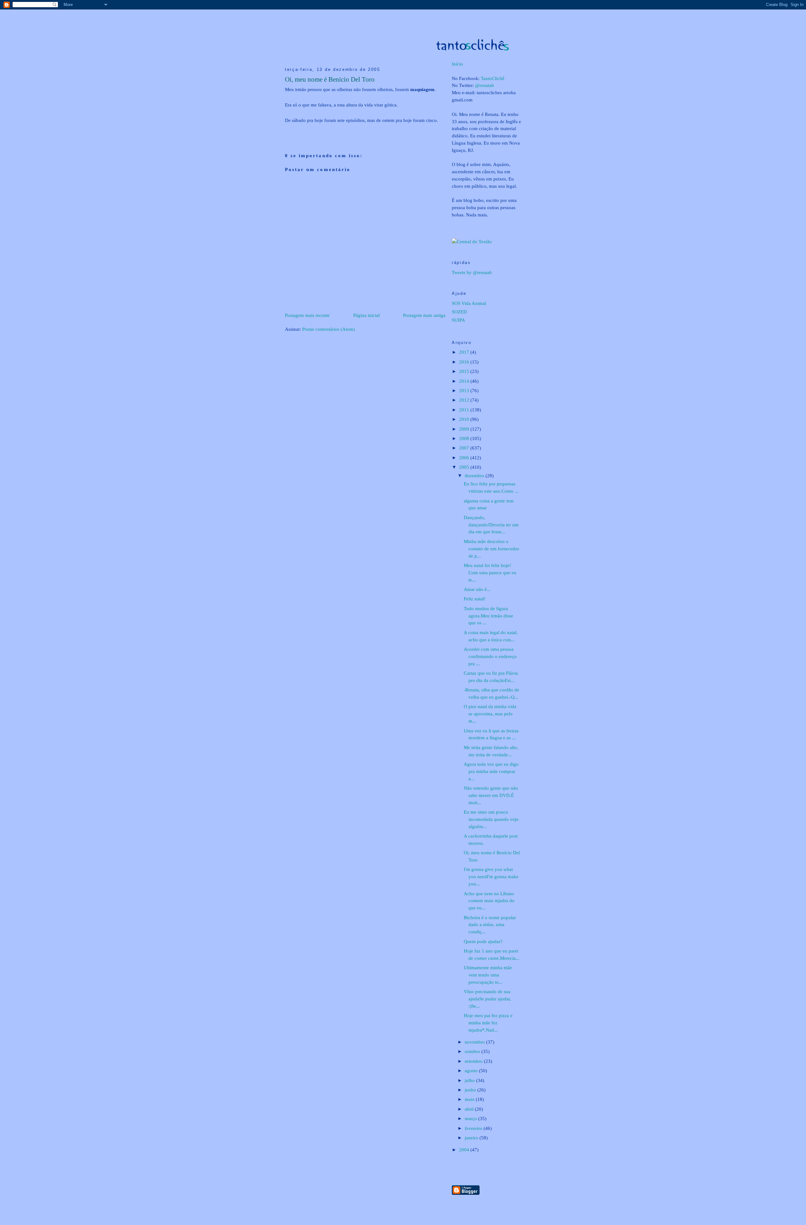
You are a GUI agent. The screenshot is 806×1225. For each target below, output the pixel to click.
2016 (464, 361)
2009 (464, 429)
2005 (464, 467)
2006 (464, 457)
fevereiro (474, 1128)
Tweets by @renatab (472, 272)
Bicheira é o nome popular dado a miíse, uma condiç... (490, 925)
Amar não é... (477, 589)
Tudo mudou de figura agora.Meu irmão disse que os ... (488, 616)
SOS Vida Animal (469, 303)
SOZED (459, 311)
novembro (475, 1042)
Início (457, 63)
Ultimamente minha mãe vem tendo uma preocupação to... (488, 975)
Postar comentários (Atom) (328, 329)
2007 (464, 447)
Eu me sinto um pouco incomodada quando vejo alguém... (491, 819)
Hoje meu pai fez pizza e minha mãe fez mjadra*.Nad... (488, 1023)
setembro (474, 1061)
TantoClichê (492, 78)
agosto (472, 1070)
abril (470, 1109)
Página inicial (366, 315)
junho (471, 1089)
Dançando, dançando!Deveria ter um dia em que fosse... (491, 525)
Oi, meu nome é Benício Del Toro (330, 79)
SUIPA (458, 320)
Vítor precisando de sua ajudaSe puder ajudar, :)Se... (487, 999)
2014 (464, 381)
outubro (473, 1051)
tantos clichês (412, 16)
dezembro (475, 475)
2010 (464, 419)
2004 (464, 1149)
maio (470, 1099)
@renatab (484, 85)
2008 (464, 438)
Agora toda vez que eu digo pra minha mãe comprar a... (491, 771)
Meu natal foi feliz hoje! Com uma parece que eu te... (490, 572)
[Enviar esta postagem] (286, 130)
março (471, 1118)
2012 (464, 400)
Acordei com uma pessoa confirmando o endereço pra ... (490, 656)
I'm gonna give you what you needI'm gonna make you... (491, 876)
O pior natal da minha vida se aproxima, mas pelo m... (490, 714)
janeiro (472, 1137)
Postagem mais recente (307, 315)
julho (470, 1080)
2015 (464, 371)
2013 (464, 390)
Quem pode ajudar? (483, 941)
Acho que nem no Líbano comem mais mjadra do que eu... (489, 901)
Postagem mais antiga (424, 315)
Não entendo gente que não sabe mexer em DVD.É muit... (491, 795)
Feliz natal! (474, 598)
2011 (464, 409)
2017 (464, 352)
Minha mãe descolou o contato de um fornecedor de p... (491, 548)
